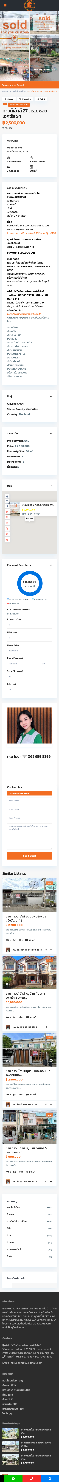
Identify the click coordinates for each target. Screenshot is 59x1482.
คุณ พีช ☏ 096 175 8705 (25, 1104)
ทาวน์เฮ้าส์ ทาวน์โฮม (18, 91)
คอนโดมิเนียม (13, 1207)
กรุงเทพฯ (9, 128)
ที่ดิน (9, 1228)
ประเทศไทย (32, 409)
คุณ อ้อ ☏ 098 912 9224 (25, 1181)
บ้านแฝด (11, 1242)
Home (5, 91)
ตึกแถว (10, 1214)
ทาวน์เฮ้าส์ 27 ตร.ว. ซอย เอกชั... (38, 505)
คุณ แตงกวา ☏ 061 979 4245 (27, 949)
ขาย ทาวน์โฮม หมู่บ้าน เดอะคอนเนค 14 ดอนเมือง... (28, 1073)
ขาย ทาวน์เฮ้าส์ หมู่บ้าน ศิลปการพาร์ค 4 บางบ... (25, 995)
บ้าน (9, 1235)
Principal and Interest (19, 609)
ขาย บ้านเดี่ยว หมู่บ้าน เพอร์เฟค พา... (36, 1457)
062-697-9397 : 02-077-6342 (34, 1356)
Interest (11, 683)
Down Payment (15, 657)
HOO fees (12, 632)
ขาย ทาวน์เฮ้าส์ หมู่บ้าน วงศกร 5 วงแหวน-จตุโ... (26, 1150)
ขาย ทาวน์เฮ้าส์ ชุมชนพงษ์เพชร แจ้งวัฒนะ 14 (26, 918)
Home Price (13, 645)
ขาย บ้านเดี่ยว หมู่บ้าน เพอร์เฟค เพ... (36, 1431)
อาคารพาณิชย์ (14, 1249)
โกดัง (9, 1256)
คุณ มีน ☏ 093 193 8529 (25, 1027)
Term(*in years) (15, 670)
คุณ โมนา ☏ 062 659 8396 (29, 756)
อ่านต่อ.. (20, 1327)
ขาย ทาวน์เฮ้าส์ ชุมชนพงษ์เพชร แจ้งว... (36, 1444)
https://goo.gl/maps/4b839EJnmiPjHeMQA (31, 233)
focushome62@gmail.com (26, 1363)
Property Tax (14, 619)
